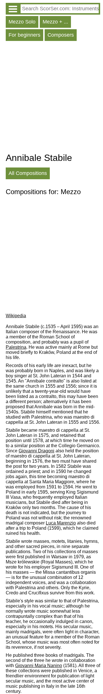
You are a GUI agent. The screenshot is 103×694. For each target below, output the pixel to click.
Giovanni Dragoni (36, 450)
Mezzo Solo (22, 22)
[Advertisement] (51, 98)
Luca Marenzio (61, 522)
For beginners (24, 35)
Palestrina (16, 347)
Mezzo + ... (55, 22)
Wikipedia (16, 315)
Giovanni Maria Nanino (38, 665)
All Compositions (28, 173)
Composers (60, 35)
